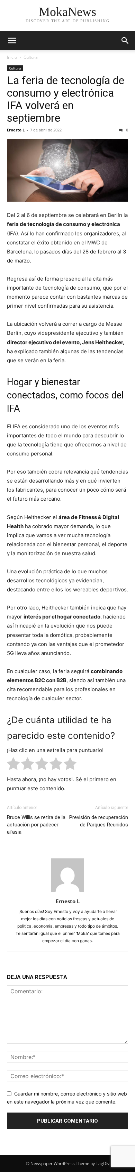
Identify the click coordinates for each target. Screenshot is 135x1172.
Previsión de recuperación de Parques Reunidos (98, 821)
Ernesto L (16, 129)
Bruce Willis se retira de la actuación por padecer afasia (36, 824)
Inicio (12, 57)
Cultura (31, 57)
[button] (12, 40)
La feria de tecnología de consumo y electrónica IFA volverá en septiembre (65, 99)
